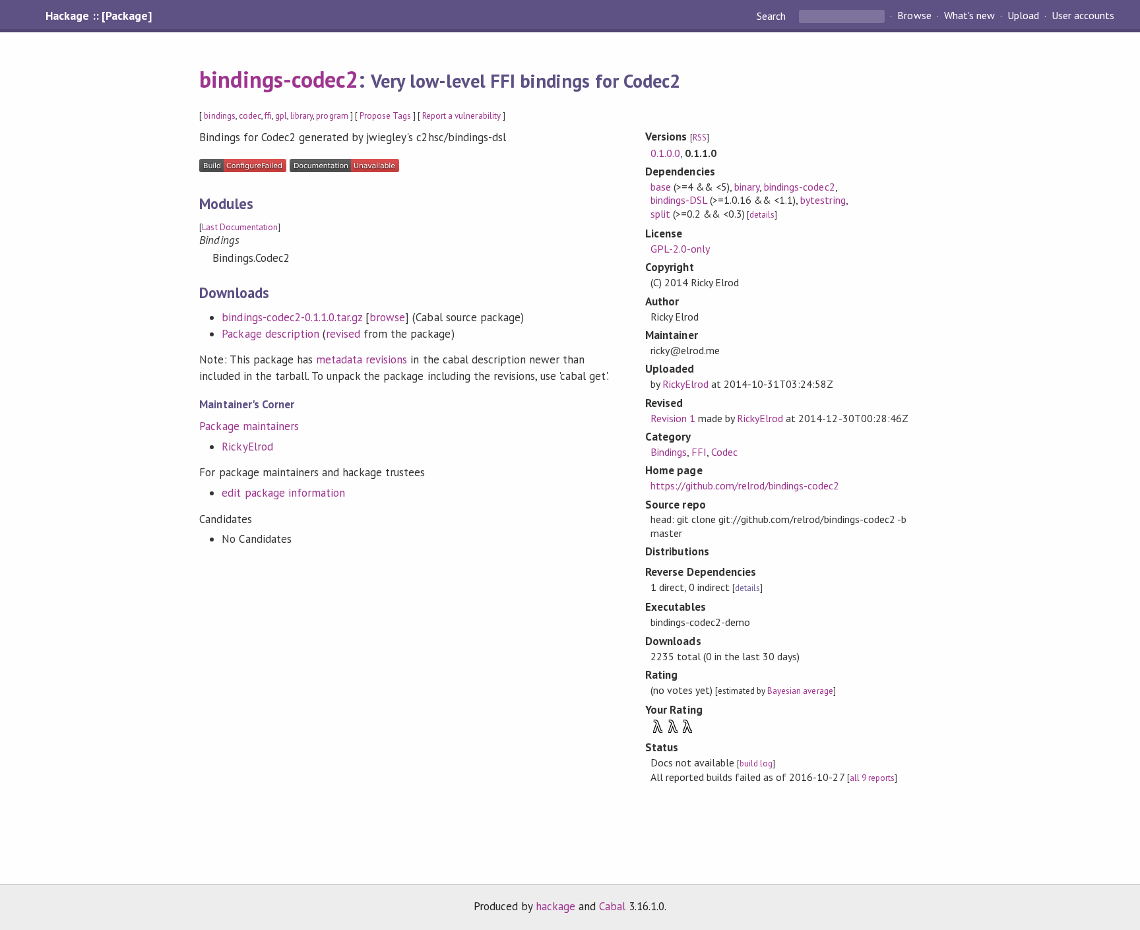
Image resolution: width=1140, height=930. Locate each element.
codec (250, 115)
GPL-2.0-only (680, 248)
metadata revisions (361, 359)
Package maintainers (248, 426)
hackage (555, 906)
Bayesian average (800, 691)
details (762, 214)
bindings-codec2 (278, 79)
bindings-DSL (678, 199)
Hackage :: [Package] (98, 16)
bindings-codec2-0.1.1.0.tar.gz (292, 317)
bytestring (822, 199)
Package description (270, 333)
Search (772, 15)
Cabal (612, 906)
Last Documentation (239, 227)
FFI (699, 451)
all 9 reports (872, 778)
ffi (268, 115)
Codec (724, 451)
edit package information (283, 492)
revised (343, 333)
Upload (1023, 15)
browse (387, 317)
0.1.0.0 (665, 153)
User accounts (1083, 15)
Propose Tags (385, 115)
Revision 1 (672, 418)
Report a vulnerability (461, 115)
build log (756, 763)
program (332, 115)
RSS (700, 137)
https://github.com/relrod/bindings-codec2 (745, 485)
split (660, 213)
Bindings (668, 451)
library (301, 115)
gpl (281, 115)
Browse (914, 15)
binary (746, 186)
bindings (219, 115)
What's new (969, 15)
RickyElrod (247, 446)
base (660, 186)
